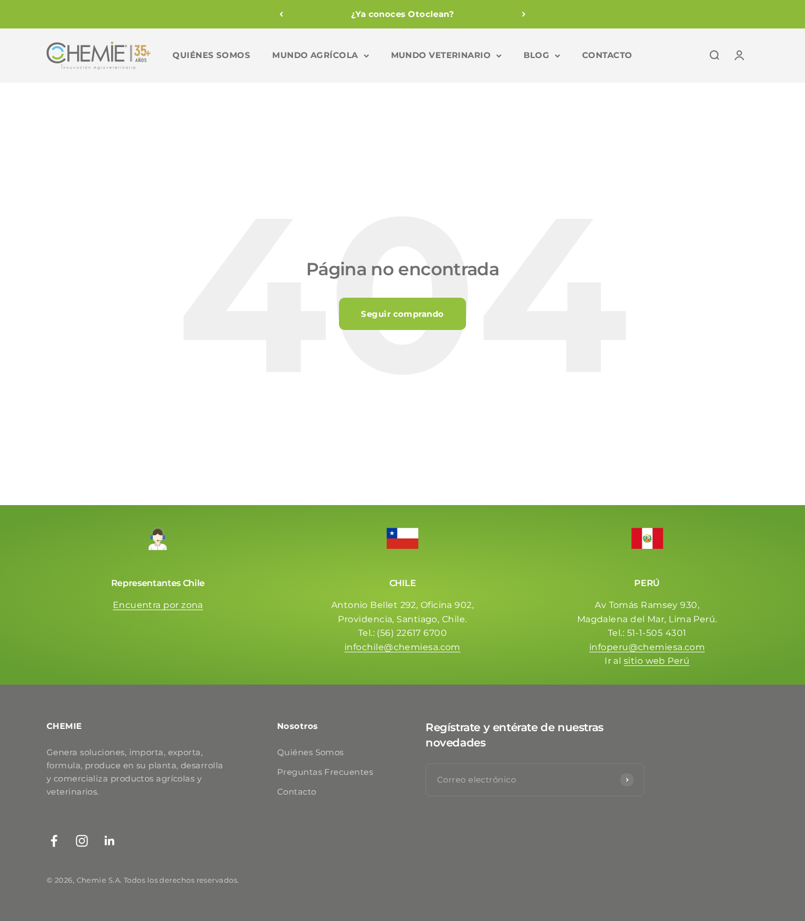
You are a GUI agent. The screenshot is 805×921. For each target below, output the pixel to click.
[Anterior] (281, 14)
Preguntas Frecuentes (325, 772)
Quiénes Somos (310, 752)
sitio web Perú (656, 661)
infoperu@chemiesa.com (647, 647)
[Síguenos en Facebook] (54, 840)
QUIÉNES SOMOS (211, 55)
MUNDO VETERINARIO (441, 55)
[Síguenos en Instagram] (81, 840)
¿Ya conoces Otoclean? (402, 14)
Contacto (297, 791)
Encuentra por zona (158, 605)
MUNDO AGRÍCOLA (315, 55)
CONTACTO (607, 55)
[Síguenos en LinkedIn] (109, 840)
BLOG (536, 55)
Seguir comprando (402, 314)
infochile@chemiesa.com (402, 647)
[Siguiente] (524, 14)
